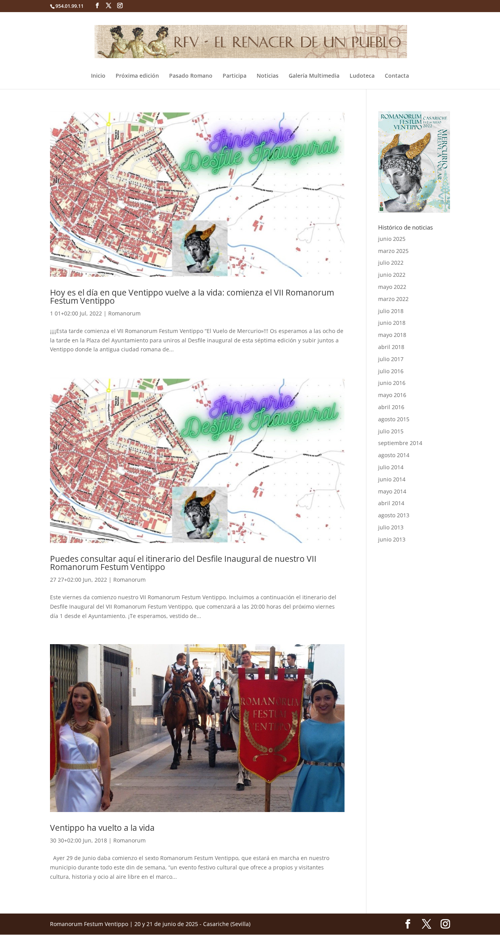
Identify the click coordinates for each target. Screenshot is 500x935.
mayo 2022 (392, 286)
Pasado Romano (190, 76)
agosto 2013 (393, 515)
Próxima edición (137, 76)
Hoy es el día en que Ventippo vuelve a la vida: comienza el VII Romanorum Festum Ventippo (192, 296)
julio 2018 (391, 311)
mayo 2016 (392, 395)
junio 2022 (391, 274)
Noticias (268, 76)
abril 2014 (391, 503)
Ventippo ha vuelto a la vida (102, 827)
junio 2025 (391, 238)
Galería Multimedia (314, 76)
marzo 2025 (393, 251)
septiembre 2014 (400, 443)
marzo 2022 (393, 299)
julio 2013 (391, 527)
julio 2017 (391, 359)
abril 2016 (391, 407)
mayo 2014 (392, 491)
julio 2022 (391, 262)
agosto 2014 (393, 455)
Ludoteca (362, 76)
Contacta (397, 76)
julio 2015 (391, 431)
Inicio (98, 76)
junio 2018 (391, 322)
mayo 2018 (392, 334)
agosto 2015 (393, 419)
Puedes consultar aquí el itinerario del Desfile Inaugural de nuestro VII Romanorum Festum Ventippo (183, 562)
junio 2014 (391, 479)
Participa (234, 76)
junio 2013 (391, 539)
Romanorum (124, 313)
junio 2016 (391, 382)
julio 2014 (391, 467)
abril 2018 (391, 347)
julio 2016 (391, 371)
